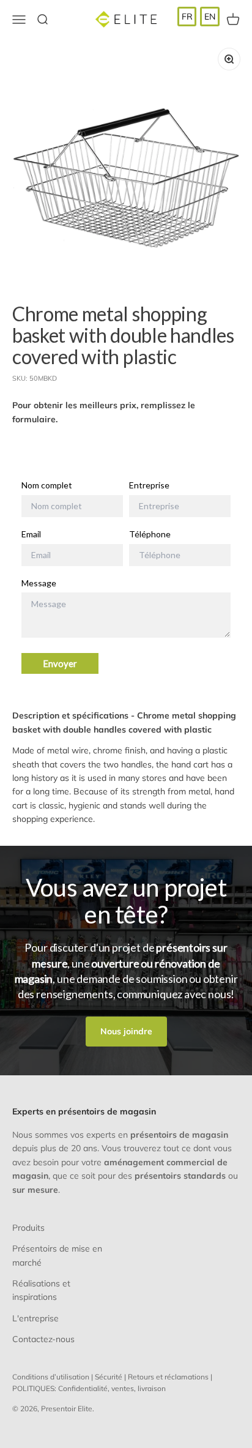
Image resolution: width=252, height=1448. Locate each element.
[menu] (198, 16)
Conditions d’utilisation (50, 1376)
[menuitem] (187, 16)
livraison (152, 1388)
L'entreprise (35, 1318)
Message (38, 583)
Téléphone (150, 534)
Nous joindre (126, 1031)
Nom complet (46, 485)
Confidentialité (83, 1388)
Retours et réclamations (168, 1376)
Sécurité (108, 1376)
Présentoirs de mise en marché (57, 1255)
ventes (122, 1388)
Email (31, 534)
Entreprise (149, 485)
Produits (28, 1227)
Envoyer (60, 663)
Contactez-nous (43, 1339)
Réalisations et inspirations (41, 1290)
